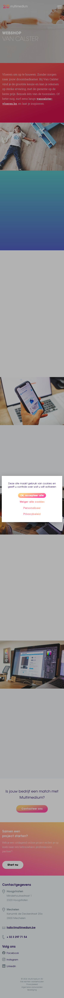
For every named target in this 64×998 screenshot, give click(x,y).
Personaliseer (32, 508)
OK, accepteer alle (32, 495)
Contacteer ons (32, 808)
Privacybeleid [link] (32, 514)
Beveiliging (32, 990)
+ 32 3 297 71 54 (17, 937)
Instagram (12, 959)
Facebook (13, 953)
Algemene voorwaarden (32, 987)
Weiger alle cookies (32, 501)
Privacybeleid (32, 984)
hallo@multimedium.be (21, 927)
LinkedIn (11, 966)
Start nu (12, 864)
